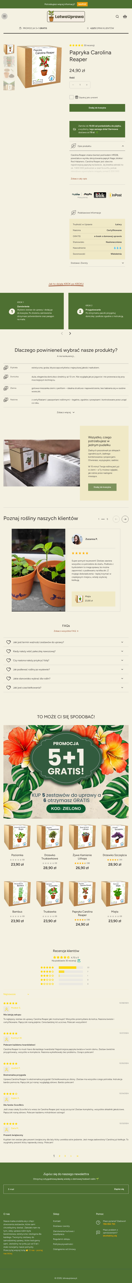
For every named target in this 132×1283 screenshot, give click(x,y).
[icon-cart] (125, 16)
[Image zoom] (39, 67)
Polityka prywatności (63, 1244)
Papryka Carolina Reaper (82, 913)
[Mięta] (115, 894)
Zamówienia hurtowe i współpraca (63, 1232)
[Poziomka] (17, 837)
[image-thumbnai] (9, 49)
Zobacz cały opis (79, 178)
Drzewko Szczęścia (115, 855)
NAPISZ (82, 4)
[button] (76, 45)
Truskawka (49, 911)
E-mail (11, 1189)
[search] (117, 16)
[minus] (73, 84)
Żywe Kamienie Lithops (82, 856)
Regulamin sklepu (61, 1239)
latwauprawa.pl (70, 1278)
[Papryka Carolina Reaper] (82, 894)
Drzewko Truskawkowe (49, 856)
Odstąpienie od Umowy (64, 1249)
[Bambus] (17, 894)
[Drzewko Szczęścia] (115, 837)
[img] (10, 1003)
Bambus (17, 911)
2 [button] (59, 1156)
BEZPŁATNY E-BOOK (27, 27)
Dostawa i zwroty (61, 1226)
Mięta (114, 911)
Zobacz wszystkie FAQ (65, 631)
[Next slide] (70, 333)
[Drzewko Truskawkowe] (50, 837)
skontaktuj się (110, 1235)
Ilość (72, 77)
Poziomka (17, 855)
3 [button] (65, 1156)
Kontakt (57, 1221)
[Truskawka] (50, 894)
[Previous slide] (62, 333)
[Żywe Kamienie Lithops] (82, 837)
